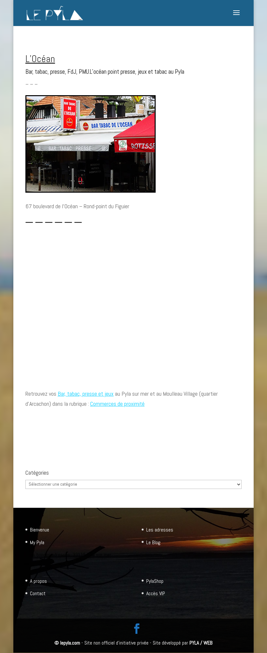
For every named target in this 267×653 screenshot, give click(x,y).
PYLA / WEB (201, 642)
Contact (38, 593)
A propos (38, 581)
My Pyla (37, 542)
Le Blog (153, 542)
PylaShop (154, 581)
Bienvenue (39, 529)
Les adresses (159, 529)
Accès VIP (155, 593)
